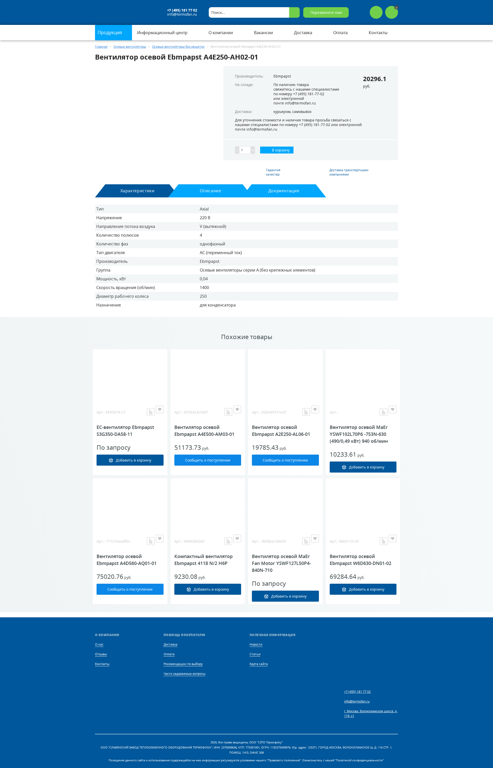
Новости (256, 644)
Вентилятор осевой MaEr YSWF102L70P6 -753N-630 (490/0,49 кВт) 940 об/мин (359, 434)
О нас (99, 644)
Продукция (110, 32)
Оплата (169, 654)
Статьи (255, 654)
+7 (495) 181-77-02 (308, 93)
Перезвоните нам (326, 12)
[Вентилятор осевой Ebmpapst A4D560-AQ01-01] (130, 504)
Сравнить (151, 412)
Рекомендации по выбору (183, 664)
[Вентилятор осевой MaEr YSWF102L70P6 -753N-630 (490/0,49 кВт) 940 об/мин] (363, 374)
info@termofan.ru (182, 14)
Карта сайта (259, 664)
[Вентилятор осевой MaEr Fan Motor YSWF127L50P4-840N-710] (285, 504)
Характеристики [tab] (137, 191)
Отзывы (101, 654)
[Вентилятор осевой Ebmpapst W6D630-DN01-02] (363, 504)
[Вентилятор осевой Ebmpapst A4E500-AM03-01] (207, 374)
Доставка (170, 644)
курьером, (282, 111)
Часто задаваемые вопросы (184, 673)
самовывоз (301, 111)
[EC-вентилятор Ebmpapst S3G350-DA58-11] (130, 374)
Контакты (102, 664)
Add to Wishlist (160, 409)
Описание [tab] (210, 191)
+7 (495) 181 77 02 (182, 10)
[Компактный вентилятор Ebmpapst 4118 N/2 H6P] (207, 504)
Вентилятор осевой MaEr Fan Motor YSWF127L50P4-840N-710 (281, 563)
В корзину (280, 150)
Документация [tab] (283, 191)
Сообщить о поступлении (207, 460)
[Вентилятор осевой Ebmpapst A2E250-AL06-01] (285, 374)
